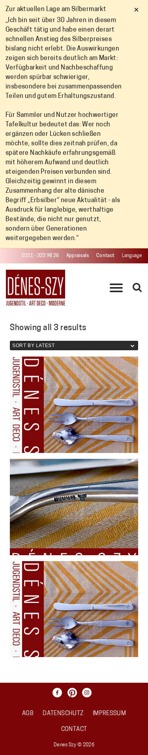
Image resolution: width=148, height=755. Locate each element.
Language (132, 256)
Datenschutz (63, 714)
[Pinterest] (74, 692)
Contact (105, 256)
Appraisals (77, 256)
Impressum (109, 714)
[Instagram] (89, 692)
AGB (28, 714)
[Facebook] (59, 692)
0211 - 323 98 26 (40, 256)
